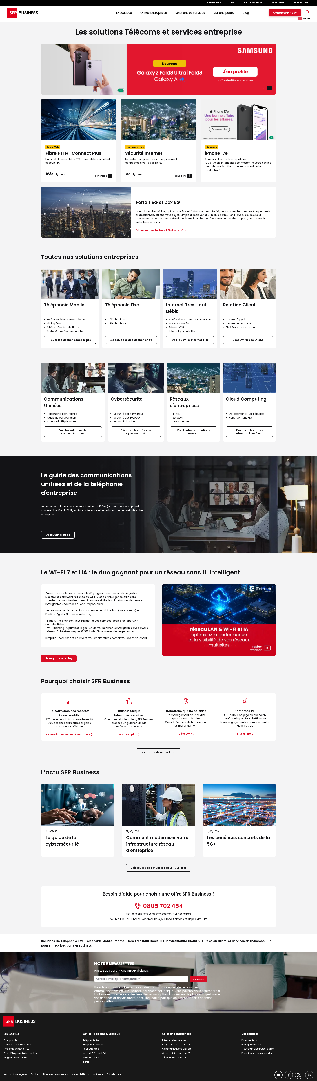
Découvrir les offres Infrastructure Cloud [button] (249, 431)
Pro (232, 2)
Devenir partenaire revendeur (257, 1053)
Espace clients (249, 1040)
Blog (246, 13)
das (264, 88)
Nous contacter (253, 2)
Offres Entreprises (153, 13)
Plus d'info (244, 733)
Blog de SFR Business (16, 1057)
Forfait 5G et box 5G (158, 202)
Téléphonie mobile (93, 1044)
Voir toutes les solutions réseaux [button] (193, 431)
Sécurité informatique (174, 1057)
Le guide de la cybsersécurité (62, 841)
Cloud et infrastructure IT (176, 1053)
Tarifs (86, 1061)
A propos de (10, 1040)
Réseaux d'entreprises (174, 1040)
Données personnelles (55, 1074)
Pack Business (91, 1048)
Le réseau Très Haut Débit (17, 1044)
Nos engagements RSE (16, 1048)
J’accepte (198, 979)
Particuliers (214, 2)
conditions (101, 175)
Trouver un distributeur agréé (257, 1048)
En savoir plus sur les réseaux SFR (68, 734)
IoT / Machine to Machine (176, 1044)
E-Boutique (124, 13)
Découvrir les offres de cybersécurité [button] (136, 431)
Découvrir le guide (58, 535)
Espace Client (302, 2)
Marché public (223, 13)
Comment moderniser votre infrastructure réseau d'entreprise (157, 844)
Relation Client (91, 1057)
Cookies (35, 1074)
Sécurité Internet (143, 153)
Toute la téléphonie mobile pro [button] (70, 340)
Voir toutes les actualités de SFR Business (159, 868)
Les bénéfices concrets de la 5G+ (238, 841)
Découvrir (185, 733)
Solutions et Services (190, 13)
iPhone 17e (216, 153)
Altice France (114, 1074)
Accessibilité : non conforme (87, 1074)
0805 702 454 (163, 906)
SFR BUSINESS (12, 1034)
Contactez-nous (285, 13)
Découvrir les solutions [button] (247, 340)
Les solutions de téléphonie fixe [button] (131, 340)
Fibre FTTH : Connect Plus (73, 153)
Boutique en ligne (251, 1044)
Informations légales (15, 1074)
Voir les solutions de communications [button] (72, 431)
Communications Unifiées (177, 1048)
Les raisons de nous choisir (158, 752)
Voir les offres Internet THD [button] (190, 340)
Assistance (278, 2)
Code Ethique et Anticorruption (21, 1053)
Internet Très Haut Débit (95, 1053)
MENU (306, 18)
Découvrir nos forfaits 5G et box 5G (159, 230)
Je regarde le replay (58, 658)
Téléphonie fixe (91, 1040)
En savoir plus (128, 734)
